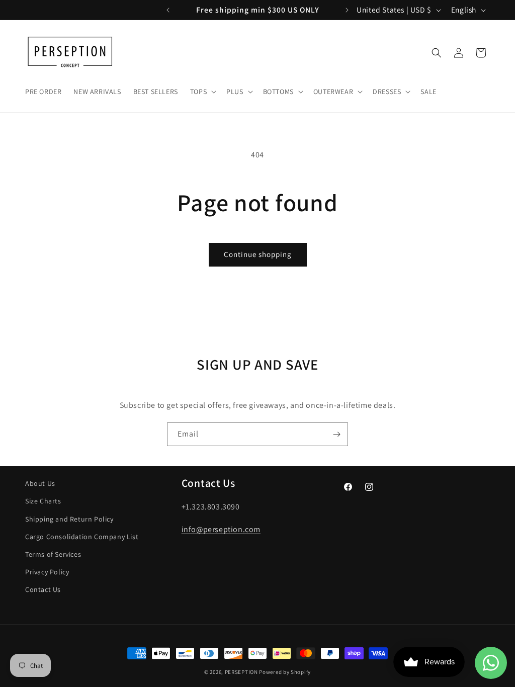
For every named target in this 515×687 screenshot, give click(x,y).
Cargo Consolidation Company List (81, 536)
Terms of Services (53, 554)
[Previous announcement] (168, 10)
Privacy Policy (47, 571)
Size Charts (43, 500)
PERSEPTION (241, 671)
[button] (202, 91)
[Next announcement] (347, 10)
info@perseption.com (221, 529)
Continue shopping (258, 254)
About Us (40, 483)
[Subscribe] (336, 434)
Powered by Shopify (285, 671)
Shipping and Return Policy (69, 519)
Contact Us (43, 589)
